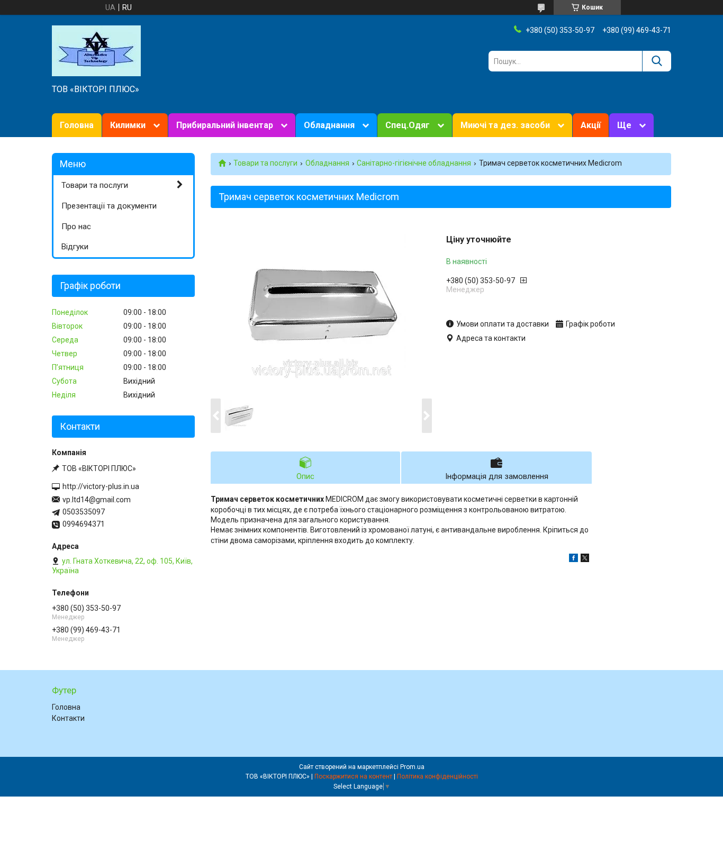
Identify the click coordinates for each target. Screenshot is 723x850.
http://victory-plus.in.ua (100, 486)
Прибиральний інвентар (224, 125)
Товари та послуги (265, 163)
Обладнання (329, 125)
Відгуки (74, 246)
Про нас (76, 226)
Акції (591, 125)
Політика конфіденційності (437, 776)
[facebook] (573, 559)
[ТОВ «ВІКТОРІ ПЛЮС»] (96, 50)
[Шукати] (656, 61)
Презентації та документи (109, 206)
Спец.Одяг (407, 125)
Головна (77, 125)
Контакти (68, 718)
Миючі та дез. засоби (505, 125)
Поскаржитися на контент (353, 776)
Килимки (128, 125)
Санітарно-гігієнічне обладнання (414, 163)
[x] (585, 559)
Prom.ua (412, 767)
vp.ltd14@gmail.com (96, 499)
